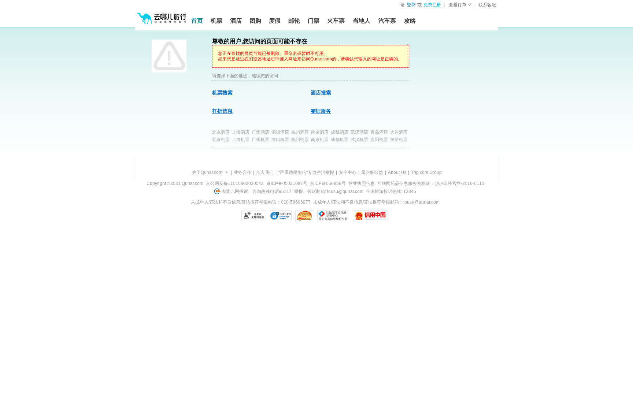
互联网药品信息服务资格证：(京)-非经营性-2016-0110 (430, 183)
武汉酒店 (359, 132)
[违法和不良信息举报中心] (333, 215)
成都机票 (339, 139)
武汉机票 (359, 139)
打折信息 (222, 111)
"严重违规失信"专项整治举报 (306, 172)
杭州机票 (300, 139)
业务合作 (242, 172)
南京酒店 (320, 132)
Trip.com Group (426, 172)
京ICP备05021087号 (286, 183)
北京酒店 (221, 132)
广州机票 (260, 139)
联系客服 (487, 4)
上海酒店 (240, 132)
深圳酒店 (280, 132)
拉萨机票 (399, 139)
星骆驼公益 (372, 172)
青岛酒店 (379, 132)
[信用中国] (370, 215)
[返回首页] (162, 15)
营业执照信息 (361, 183)
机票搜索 (222, 93)
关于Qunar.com (207, 172)
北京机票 (221, 139)
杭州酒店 (300, 132)
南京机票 (320, 139)
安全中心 (347, 172)
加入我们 (265, 172)
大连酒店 (399, 132)
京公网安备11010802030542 (235, 183)
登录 (411, 4)
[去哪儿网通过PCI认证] (304, 215)
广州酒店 (260, 132)
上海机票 (240, 139)
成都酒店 (339, 132)
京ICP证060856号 (328, 183)
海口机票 (280, 139)
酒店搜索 (321, 93)
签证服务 (321, 111)
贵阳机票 (379, 139)
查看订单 (457, 4)
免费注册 (432, 4)
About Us (397, 172)
